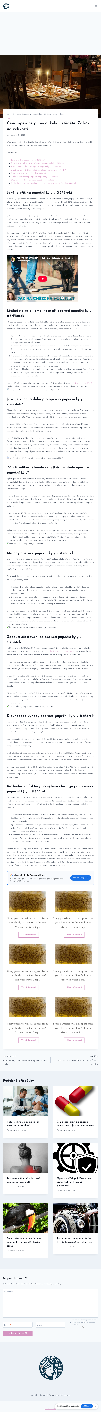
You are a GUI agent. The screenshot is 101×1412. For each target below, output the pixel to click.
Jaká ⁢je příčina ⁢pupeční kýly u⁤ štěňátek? (27, 160)
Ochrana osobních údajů (59, 1395)
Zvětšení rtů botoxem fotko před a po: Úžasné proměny (78, 1060)
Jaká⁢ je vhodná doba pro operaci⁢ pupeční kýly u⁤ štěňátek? (36, 167)
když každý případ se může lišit (62, 651)
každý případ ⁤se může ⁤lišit (82, 383)
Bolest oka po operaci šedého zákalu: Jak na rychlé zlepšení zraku (24, 1242)
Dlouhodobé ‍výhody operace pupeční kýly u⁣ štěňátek (34, 180)
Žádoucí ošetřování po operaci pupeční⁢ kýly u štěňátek (34, 177)
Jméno (7, 1325)
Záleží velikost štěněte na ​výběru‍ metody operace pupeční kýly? (38, 170)
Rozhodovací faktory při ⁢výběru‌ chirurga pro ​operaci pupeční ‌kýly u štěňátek (43, 183)
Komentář (9, 1292)
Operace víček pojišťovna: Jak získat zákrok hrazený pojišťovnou (74, 1182)
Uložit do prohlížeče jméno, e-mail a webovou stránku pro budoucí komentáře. (83, 1322)
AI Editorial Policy (50, 1409)
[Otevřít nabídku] (95, 6)
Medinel (13, 135)
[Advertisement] (50, 30)
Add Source (87, 1406)
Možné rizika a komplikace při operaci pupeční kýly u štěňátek (37, 163)
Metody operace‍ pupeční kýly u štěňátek (28, 173)
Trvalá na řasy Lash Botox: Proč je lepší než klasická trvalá (25, 1060)
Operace (11, 118)
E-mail (40, 1325)
